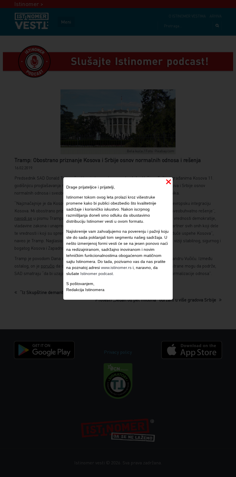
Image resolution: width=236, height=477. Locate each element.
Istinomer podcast (96, 273)
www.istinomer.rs (116, 267)
